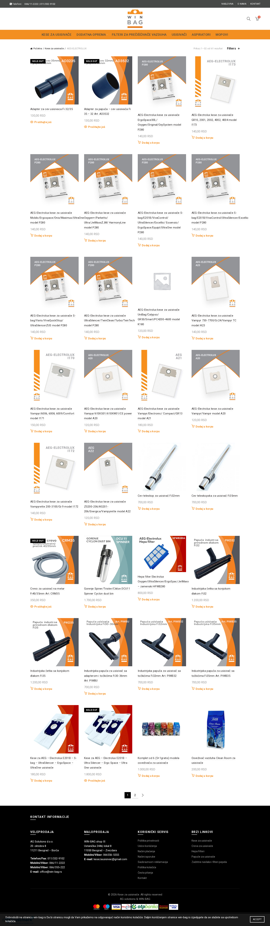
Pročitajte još (42, 122)
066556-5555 (111, 854)
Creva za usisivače (202, 846)
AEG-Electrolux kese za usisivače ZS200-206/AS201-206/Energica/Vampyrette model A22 (107, 506)
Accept (257, 919)
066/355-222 (57, 867)
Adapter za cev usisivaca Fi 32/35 (51, 109)
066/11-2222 (31, 4)
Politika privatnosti (148, 840)
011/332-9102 (47, 4)
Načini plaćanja (146, 851)
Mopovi (222, 34)
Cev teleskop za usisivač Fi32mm (159, 495)
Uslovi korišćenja (147, 846)
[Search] (249, 19)
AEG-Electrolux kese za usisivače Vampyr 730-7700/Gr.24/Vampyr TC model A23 (214, 320)
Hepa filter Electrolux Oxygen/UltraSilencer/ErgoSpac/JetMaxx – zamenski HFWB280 (163, 581)
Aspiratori (201, 34)
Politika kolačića (147, 867)
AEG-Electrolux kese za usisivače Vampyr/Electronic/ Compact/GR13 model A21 (160, 413)
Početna (37, 48)
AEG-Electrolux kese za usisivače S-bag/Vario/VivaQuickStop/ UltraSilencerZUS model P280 (53, 320)
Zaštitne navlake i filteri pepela (209, 862)
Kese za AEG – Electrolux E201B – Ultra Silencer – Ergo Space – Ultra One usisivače (105, 762)
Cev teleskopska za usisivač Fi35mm (215, 495)
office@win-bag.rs (51, 871)
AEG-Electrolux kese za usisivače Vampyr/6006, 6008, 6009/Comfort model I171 (52, 413)
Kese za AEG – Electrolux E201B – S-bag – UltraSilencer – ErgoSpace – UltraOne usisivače (53, 762)
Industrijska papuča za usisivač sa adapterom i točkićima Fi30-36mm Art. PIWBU (105, 675)
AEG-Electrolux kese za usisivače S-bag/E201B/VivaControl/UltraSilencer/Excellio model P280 (220, 217)
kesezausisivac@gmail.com (110, 859)
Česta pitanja (145, 872)
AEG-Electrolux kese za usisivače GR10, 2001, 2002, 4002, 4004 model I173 (214, 119)
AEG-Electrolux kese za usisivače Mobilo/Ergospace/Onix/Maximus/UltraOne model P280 (57, 217)
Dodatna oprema (91, 34)
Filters (231, 48)
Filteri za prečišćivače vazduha (139, 34)
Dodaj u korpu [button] (151, 142)
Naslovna (227, 4)
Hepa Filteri (198, 851)
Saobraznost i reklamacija (153, 862)
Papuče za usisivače (203, 856)
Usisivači (179, 34)
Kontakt (255, 4)
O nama (241, 4)
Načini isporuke (146, 856)
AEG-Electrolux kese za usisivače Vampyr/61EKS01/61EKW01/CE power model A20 (108, 413)
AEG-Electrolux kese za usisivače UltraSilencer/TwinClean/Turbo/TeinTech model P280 (109, 320)
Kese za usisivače (57, 34)
